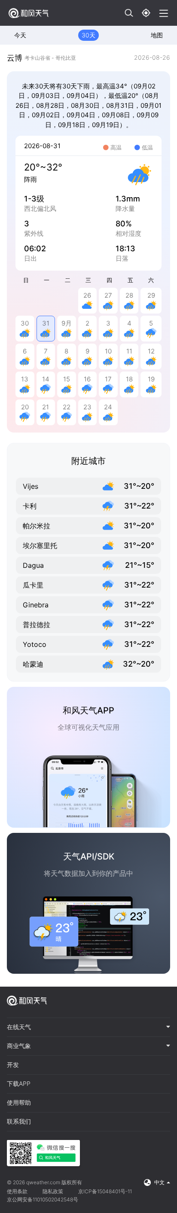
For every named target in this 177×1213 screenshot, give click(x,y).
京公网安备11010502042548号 (42, 1199)
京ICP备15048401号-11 (105, 1191)
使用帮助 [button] (19, 1102)
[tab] (88, 1027)
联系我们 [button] (19, 1121)
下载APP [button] (19, 1083)
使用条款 (17, 1191)
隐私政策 (53, 1191)
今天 (20, 35)
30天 (88, 35)
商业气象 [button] (19, 1045)
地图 (157, 35)
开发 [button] (13, 1064)
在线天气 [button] (19, 1027)
